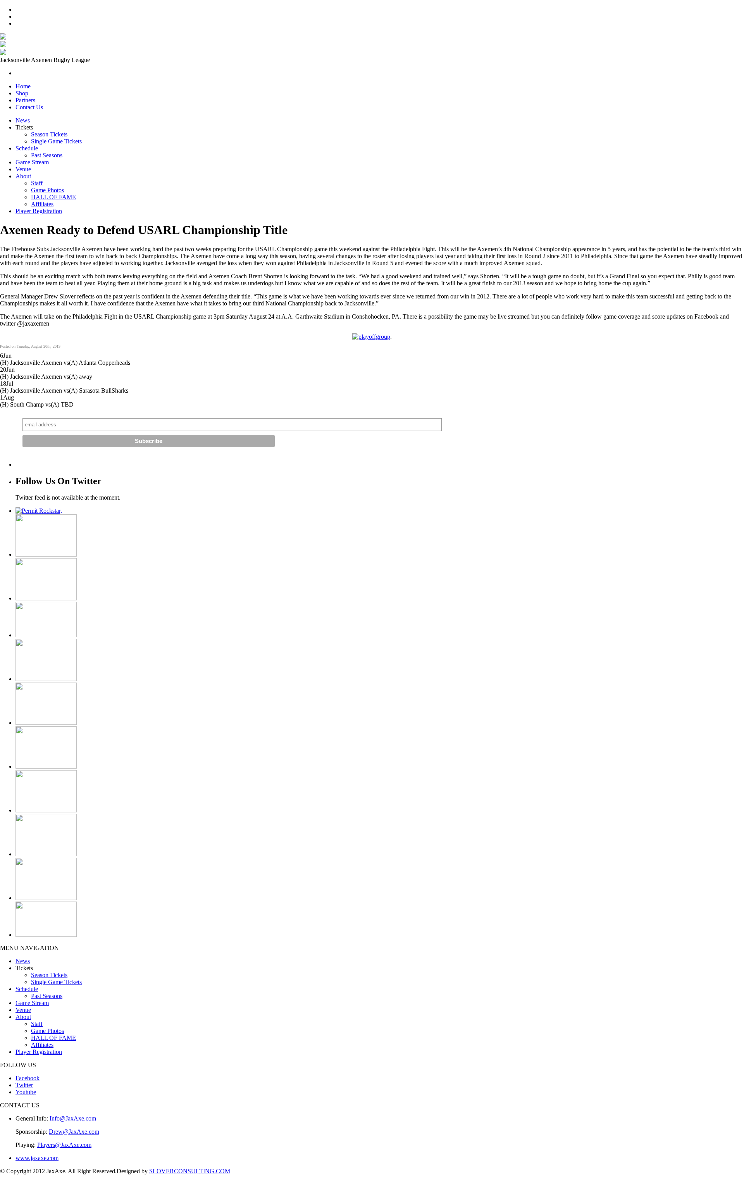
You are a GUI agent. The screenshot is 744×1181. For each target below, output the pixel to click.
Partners (25, 100)
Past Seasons (46, 155)
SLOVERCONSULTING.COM (189, 1171)
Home (23, 86)
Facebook (28, 1078)
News (23, 120)
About (23, 176)
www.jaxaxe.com (37, 1158)
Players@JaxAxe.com (64, 1144)
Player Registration (39, 211)
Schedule (27, 148)
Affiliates (42, 204)
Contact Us (29, 107)
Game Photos (47, 190)
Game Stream (32, 162)
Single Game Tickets (56, 141)
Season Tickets (49, 134)
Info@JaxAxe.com (73, 1118)
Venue (23, 169)
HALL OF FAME (53, 197)
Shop (22, 93)
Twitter (24, 1085)
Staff (37, 183)
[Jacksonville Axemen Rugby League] (3, 37)
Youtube (26, 1092)
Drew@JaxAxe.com (74, 1131)
